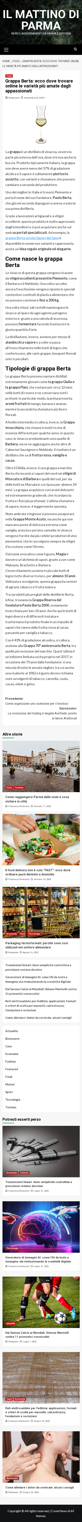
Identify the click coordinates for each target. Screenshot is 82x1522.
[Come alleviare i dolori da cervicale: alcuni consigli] (41, 1457)
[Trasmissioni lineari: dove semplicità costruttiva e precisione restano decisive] (41, 1151)
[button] (6, 49)
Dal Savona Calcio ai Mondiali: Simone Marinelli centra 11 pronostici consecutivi (41, 991)
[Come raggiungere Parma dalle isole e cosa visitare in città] (41, 766)
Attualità (11, 1031)
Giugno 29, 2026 (42, 1421)
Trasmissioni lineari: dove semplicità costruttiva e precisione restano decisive (38, 967)
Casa (8, 1046)
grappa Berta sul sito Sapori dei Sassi (32, 238)
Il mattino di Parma (41, 19)
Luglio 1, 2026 (29, 1341)
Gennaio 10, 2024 (42, 879)
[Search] (75, 49)
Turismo (19, 787)
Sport (9, 1092)
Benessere (12, 1038)
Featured (11, 1069)
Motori (10, 1084)
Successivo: (42, 713)
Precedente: (36, 701)
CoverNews (59, 1511)
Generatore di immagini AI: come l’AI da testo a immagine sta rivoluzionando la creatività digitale (38, 979)
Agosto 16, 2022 (30, 952)
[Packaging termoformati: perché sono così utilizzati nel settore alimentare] (41, 912)
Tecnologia (34, 934)
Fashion (10, 1061)
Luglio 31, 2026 (41, 1191)
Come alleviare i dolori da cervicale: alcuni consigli (38, 1017)
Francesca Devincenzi (18, 806)
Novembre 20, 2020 (34, 97)
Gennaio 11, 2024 (42, 806)
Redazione (14, 97)
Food (9, 76)
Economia (11, 934)
